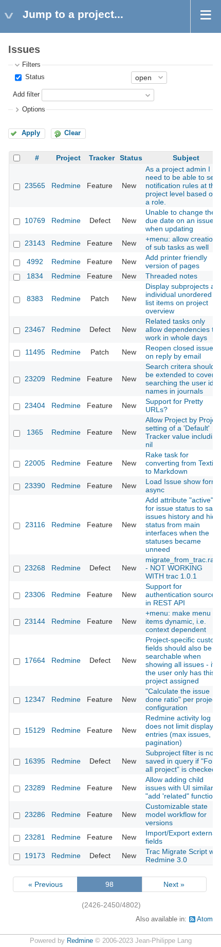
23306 (35, 594)
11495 (35, 352)
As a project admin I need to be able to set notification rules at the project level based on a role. (182, 185)
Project (68, 158)
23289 (35, 788)
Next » (174, 884)
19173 (35, 855)
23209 (35, 379)
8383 (35, 298)
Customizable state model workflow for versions (176, 814)
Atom (205, 919)
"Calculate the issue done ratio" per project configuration (181, 699)
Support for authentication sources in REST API (182, 594)
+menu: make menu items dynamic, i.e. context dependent (178, 621)
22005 (35, 463)
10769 (35, 220)
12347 (35, 699)
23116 (35, 525)
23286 (35, 814)
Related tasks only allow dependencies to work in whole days (181, 329)
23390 (35, 485)
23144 (35, 621)
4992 (35, 261)
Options (33, 109)
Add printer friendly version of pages (176, 261)
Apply (31, 133)
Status (34, 77)
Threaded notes (171, 276)
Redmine (66, 185)
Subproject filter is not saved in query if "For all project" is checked (180, 761)
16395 (35, 761)
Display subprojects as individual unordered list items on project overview (181, 298)
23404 (35, 405)
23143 (35, 243)
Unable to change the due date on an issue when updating (180, 220)
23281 (35, 837)
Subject (186, 158)
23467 (35, 329)
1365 (35, 432)
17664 (35, 660)
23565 (35, 185)
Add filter (26, 94)
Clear (72, 133)
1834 (35, 276)
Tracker (102, 158)
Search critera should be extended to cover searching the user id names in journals (180, 378)
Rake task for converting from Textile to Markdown (182, 463)
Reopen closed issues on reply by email (181, 352)
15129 (35, 730)
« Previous (45, 884)
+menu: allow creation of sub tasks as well (181, 243)
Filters (31, 64)
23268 (35, 568)
